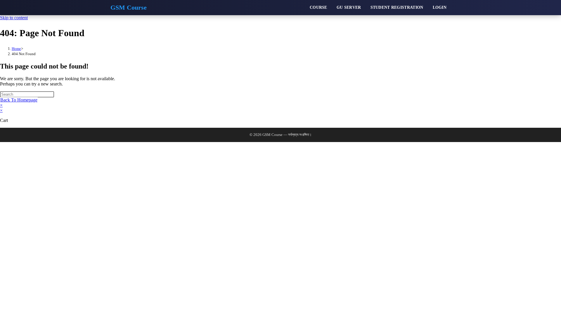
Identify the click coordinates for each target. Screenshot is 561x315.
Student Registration (396, 7)
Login (440, 7)
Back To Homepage (18, 99)
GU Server (349, 7)
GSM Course (128, 7)
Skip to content (14, 17)
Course (318, 7)
